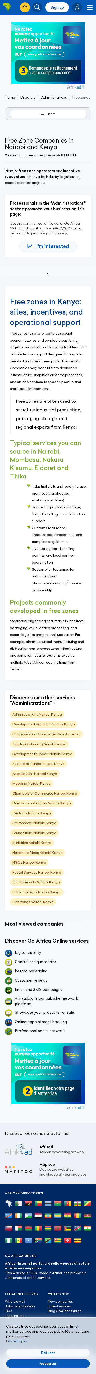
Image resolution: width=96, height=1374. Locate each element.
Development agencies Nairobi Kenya (43, 724)
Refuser (48, 1353)
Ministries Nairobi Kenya (31, 842)
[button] (77, 7)
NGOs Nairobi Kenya (29, 862)
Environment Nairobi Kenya (34, 823)
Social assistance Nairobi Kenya (38, 764)
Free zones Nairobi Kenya (33, 902)
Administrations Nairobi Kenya (37, 714)
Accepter (48, 1363)
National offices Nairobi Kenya (37, 852)
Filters (50, 114)
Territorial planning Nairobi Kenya (39, 744)
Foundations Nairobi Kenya (34, 833)
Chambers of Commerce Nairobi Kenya (44, 793)
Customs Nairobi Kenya (31, 813)
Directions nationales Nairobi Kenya (41, 803)
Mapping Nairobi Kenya (31, 783)
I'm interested (52, 246)
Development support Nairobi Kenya (42, 754)
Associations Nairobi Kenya (34, 773)
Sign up (57, 7)
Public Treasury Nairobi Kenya (36, 892)
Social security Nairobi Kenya (36, 882)
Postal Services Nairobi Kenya (36, 872)
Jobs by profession (20, 1306)
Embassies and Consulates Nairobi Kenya (46, 734)
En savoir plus (17, 1341)
